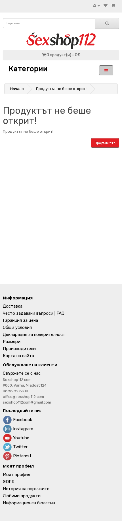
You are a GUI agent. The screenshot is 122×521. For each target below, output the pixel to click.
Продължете (105, 143)
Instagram (22, 428)
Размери (11, 341)
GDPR (8, 481)
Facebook (22, 419)
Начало (17, 89)
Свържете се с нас (22, 373)
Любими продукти (22, 495)
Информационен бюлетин (29, 502)
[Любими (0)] (106, 5)
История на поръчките (26, 488)
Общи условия (17, 327)
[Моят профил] (96, 5)
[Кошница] (113, 5)
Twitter (20, 446)
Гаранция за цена (20, 320)
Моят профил (16, 474)
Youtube (20, 437)
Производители (19, 348)
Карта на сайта (18, 355)
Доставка (12, 306)
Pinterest (21, 455)
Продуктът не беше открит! (61, 89)
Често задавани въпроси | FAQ (33, 313)
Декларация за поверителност (34, 334)
